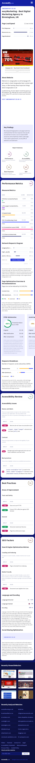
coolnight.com (5, 721)
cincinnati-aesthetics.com (9, 737)
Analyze (25, 753)
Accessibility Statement (8, 745)
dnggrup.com (22, 733)
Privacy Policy (5, 748)
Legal (24, 742)
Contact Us (17, 742)
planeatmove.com (23, 725)
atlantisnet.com (6, 733)
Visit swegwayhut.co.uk (10, 99)
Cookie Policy (15, 748)
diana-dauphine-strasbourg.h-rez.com (26, 717)
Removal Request (22, 745)
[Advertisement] (17, 44)
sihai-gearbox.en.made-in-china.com (26, 721)
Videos (3, 742)
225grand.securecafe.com (25, 713)
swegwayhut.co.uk (9, 8)
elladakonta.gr (5, 729)
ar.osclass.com (5, 717)
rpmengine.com (5, 725)
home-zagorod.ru (23, 729)
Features (9, 742)
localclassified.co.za (7, 713)
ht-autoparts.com (23, 737)
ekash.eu (20, 709)
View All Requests (17, 260)
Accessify (8, 3)
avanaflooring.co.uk (7, 709)
